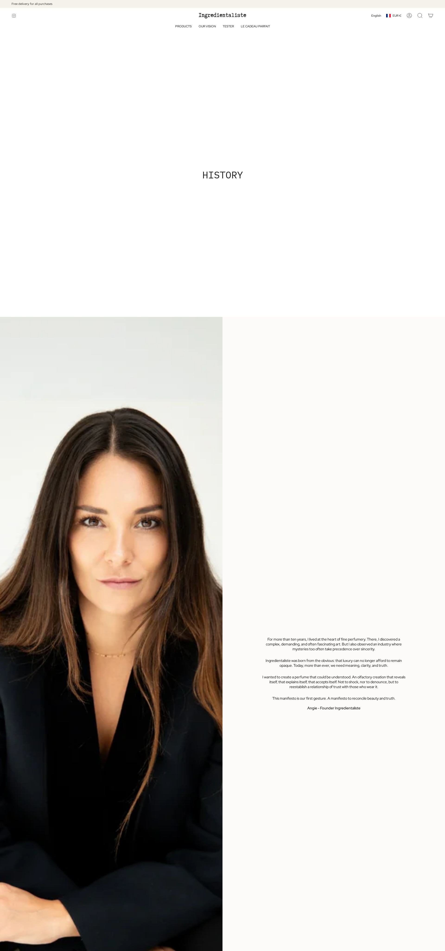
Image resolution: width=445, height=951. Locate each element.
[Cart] (430, 15)
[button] (183, 26)
